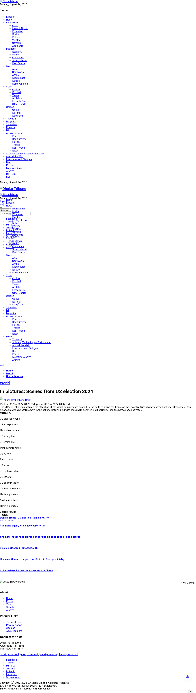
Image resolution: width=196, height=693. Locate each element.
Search (10, 607)
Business (11, 48)
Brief (8, 162)
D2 (7, 130)
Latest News (7, 520)
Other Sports (19, 104)
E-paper (10, 16)
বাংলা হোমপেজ (188, 582)
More (9, 336)
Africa (15, 75)
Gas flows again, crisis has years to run (22, 525)
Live (8, 176)
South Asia (18, 72)
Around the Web (14, 156)
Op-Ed (15, 109)
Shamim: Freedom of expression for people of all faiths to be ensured (40, 536)
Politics (16, 37)
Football (16, 92)
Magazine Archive (15, 168)
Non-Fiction (18, 147)
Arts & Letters (14, 133)
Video (9, 604)
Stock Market (19, 60)
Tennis (15, 95)
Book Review (19, 139)
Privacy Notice (14, 625)
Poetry (16, 136)
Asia (14, 69)
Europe (16, 80)
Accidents (17, 45)
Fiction (16, 141)
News (9, 205)
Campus (16, 43)
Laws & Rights (20, 28)
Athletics (17, 98)
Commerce (18, 57)
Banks (15, 54)
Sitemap (10, 628)
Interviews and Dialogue (19, 159)
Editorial (16, 112)
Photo (9, 165)
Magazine (11, 121)
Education (17, 31)
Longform (17, 115)
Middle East (18, 77)
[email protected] (9, 654)
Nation (15, 223)
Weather (16, 40)
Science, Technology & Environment (25, 153)
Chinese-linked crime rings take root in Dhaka (26, 570)
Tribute (16, 144)
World (9, 66)
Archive (10, 171)
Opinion (10, 107)
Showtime (11, 124)
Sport (9, 86)
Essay (15, 150)
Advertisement (14, 630)
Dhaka (15, 34)
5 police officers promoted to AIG (19, 548)
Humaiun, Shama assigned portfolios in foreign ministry (32, 559)
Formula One (19, 101)
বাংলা (2, 204)
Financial (10, 127)
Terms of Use (13, 622)
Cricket (16, 89)
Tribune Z (11, 118)
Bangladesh (12, 22)
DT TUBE (11, 173)
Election (16, 217)
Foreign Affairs (20, 220)
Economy (17, 51)
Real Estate (18, 63)
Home (9, 19)
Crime (15, 25)
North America (20, 83)
